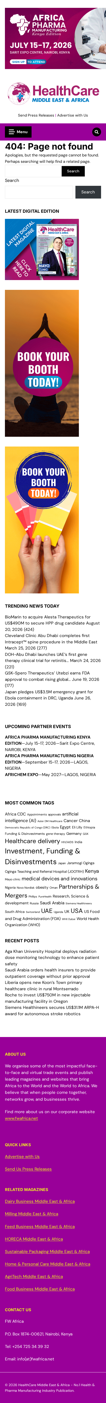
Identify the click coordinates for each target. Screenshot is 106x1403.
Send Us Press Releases (28, 1169)
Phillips (33, 896)
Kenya (92, 871)
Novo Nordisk (26, 888)
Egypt (65, 827)
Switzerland (33, 912)
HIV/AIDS (67, 842)
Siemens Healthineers (79, 903)
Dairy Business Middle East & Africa (40, 1201)
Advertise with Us (72, 115)
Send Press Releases (36, 115)
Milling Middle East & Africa (31, 1213)
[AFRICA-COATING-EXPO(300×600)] (42, 590)
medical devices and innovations (59, 878)
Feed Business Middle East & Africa (40, 1226)
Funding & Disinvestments (25, 834)
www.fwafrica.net (21, 1118)
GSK (85, 834)
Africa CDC (15, 814)
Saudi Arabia (52, 903)
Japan (62, 863)
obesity (42, 887)
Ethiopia (89, 827)
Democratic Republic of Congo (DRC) (27, 827)
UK (67, 911)
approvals (54, 814)
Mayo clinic (12, 879)
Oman (54, 888)
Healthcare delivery (32, 841)
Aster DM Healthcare (49, 821)
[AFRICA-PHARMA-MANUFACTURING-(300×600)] (42, 433)
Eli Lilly (77, 827)
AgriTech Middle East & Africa (34, 1276)
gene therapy (55, 834)
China (84, 820)
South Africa (15, 911)
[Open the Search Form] (96, 132)
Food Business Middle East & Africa (40, 1289)
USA (77, 911)
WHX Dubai (68, 919)
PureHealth (45, 896)
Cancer (71, 820)
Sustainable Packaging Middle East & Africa (47, 1251)
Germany (74, 833)
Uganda (58, 912)
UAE (47, 911)
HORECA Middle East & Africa (34, 1239)
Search (12, 180)
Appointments (37, 814)
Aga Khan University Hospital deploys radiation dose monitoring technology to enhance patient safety (52, 958)
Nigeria (10, 887)
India (78, 842)
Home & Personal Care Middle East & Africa (47, 1264)
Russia (34, 903)
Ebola (55, 827)
